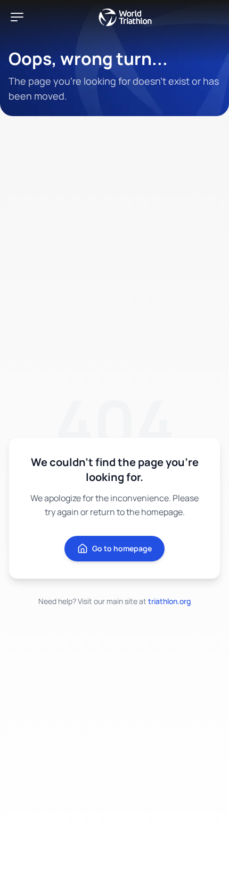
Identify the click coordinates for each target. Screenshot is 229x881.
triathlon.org (169, 601)
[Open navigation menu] (17, 17)
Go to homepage (122, 548)
